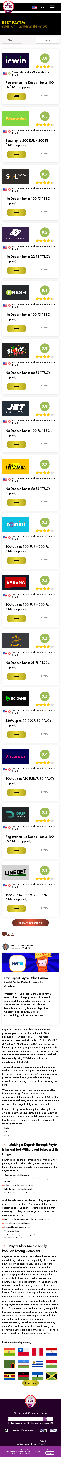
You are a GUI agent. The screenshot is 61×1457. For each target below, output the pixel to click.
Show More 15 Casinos (30, 923)
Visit (16, 96)
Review (44, 95)
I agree (49, 1453)
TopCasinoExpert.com (26, 1443)
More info (50, 1450)
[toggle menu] (52, 7)
